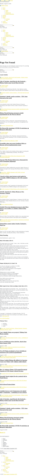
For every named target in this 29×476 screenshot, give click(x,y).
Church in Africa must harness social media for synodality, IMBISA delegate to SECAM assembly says (14, 178)
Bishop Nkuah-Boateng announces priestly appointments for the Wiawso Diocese (12, 113)
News (4, 9)
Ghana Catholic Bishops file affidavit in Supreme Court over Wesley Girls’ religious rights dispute (13, 360)
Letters (4, 21)
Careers (4, 445)
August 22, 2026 (3, 86)
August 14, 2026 (3, 183)
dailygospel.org (5, 316)
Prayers (4, 16)
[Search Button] (13, 25)
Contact (4, 442)
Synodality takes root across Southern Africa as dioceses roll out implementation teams (13, 144)
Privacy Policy (6, 446)
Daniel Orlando (4, 132)
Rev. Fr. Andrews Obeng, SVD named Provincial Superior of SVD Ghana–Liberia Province (13, 370)
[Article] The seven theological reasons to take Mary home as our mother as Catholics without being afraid (14, 208)
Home (4, 7)
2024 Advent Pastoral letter (7, 384)
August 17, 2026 (3, 148)
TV (3, 441)
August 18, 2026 (3, 133)
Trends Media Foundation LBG (10, 448)
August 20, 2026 (3, 118)
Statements (5, 22)
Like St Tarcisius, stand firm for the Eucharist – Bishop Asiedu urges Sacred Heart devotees (13, 82)
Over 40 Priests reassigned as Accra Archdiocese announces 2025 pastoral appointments (13, 351)
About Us (5, 443)
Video (6, 20)
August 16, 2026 (3, 165)
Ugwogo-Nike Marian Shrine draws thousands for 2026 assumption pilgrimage (14, 160)
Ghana (6, 10)
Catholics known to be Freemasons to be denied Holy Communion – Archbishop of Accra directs (13, 391)
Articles (4, 15)
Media (4, 17)
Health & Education (9, 14)
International (8, 12)
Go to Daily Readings (4, 318)
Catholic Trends (4, 85)
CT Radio (7, 19)
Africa (6, 11)
